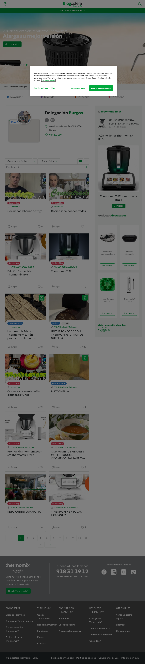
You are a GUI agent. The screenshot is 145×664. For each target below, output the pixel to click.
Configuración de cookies (44, 88)
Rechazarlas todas (78, 88)
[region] (73, 81)
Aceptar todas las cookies (101, 88)
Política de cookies (48, 80)
